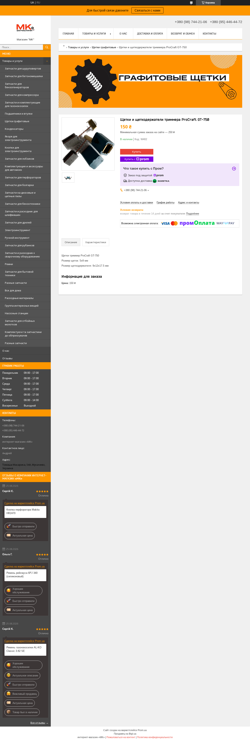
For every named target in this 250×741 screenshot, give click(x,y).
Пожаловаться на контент (120, 737)
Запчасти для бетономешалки (24, 76)
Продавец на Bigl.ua (125, 733)
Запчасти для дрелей (18, 222)
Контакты (209, 33)
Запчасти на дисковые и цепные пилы (20, 194)
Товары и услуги (12, 61)
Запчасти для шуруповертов (23, 68)
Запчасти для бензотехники (22, 203)
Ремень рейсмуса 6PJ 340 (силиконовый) (22, 574)
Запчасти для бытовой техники (19, 273)
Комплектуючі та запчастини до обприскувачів (23, 333)
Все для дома (13, 290)
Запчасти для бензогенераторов (17, 85)
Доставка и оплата (150, 33)
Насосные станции (16, 313)
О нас (5, 350)
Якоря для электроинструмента (18, 138)
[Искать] (47, 47)
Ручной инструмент (17, 237)
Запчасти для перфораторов (23, 177)
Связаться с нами (147, 10)
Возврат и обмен (183, 33)
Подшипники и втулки (18, 113)
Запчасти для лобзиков (19, 158)
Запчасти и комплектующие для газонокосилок (22, 104)
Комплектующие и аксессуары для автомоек (24, 168)
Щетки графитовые (17, 121)
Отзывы (7, 358)
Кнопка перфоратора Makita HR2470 (22, 511)
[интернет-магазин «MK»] (25, 28)
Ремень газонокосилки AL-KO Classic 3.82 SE (23, 649)
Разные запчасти (16, 283)
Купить (136, 151)
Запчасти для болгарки (19, 185)
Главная (68, 33)
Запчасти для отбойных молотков (20, 322)
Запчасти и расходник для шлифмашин (21, 213)
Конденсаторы (14, 129)
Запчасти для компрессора (22, 95)
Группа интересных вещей (21, 305)
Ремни (9, 264)
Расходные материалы (19, 298)
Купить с (130, 159)
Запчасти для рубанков (19, 245)
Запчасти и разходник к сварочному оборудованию (22, 254)
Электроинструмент (17, 230)
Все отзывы (37, 722)
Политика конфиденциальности (155, 737)
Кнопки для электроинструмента (18, 149)
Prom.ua (142, 730)
